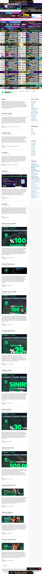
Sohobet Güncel (32, 179)
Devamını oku (15, 161)
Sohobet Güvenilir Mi (9, 485)
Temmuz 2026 (33, 143)
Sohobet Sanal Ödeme (15, 164)
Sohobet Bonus (5, 324)
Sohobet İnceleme (21, 91)
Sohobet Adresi (7, 113)
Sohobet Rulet (37, 184)
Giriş (3, 125)
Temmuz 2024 (33, 152)
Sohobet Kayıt (6, 409)
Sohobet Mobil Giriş (8, 331)
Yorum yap (4, 127)
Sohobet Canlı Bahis (5, 257)
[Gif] (21, 45)
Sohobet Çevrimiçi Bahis (6, 146)
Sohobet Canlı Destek (9, 292)
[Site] (10, 33)
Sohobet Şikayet (33, 91)
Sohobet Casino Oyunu (33, 175)
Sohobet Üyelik (7, 370)
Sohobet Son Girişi (9, 441)
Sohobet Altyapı (33, 109)
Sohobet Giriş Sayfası (9, 223)
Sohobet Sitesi (37, 186)
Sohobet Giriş (28, 91)
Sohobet (16, 91)
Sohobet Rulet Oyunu (33, 185)
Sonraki (5, 565)
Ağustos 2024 (33, 151)
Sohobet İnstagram (8, 264)
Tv (31, 135)
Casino (32, 129)
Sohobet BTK (4, 285)
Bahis (32, 128)
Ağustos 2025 (33, 144)
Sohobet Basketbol (35, 165)
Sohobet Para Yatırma (33, 184)
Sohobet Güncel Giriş (9, 539)
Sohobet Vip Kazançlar (10, 126)
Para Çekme (33, 132)
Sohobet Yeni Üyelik (16, 126)
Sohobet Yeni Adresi (16, 146)
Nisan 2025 (33, 145)
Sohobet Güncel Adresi (37, 179)
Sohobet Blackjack (5, 560)
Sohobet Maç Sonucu (8, 164)
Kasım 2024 (33, 147)
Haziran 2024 (33, 154)
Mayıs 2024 (33, 155)
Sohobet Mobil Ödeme (33, 183)
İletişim (16, 93)
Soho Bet (36, 163)
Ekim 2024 (33, 148)
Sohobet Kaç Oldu (8, 448)
